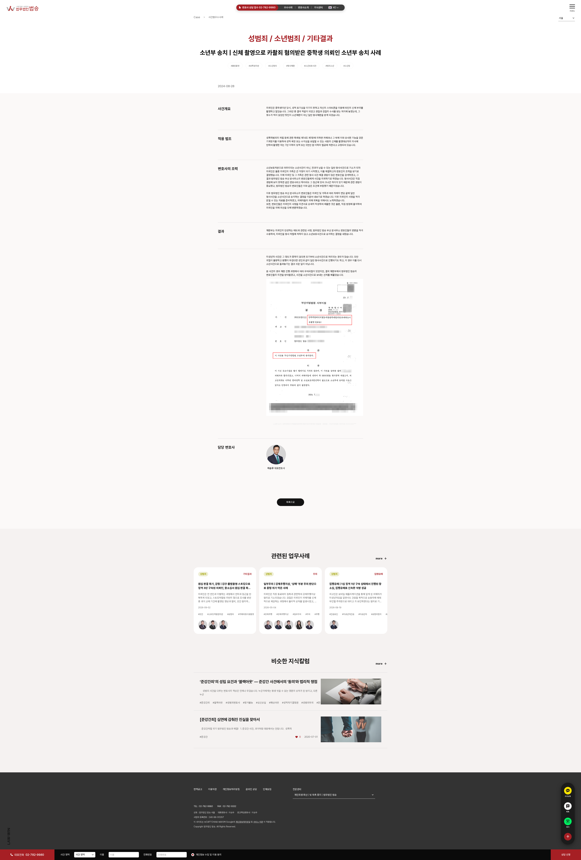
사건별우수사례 (215, 17)
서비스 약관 (258, 822)
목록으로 (290, 502)
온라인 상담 (251, 789)
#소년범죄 (272, 66)
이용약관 (212, 789)
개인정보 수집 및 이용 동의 (209, 854)
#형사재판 (290, 66)
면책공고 (198, 789)
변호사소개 (303, 7)
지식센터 (318, 7)
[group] (202, 624)
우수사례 (288, 7)
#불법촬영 (235, 66)
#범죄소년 (330, 66)
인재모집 (267, 789)
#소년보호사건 (310, 66)
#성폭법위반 (254, 66)
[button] (333, 7)
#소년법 (346, 66)
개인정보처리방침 (231, 789)
